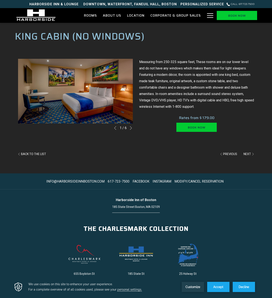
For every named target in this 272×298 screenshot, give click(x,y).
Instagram (162, 181)
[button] (75, 91)
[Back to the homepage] (36, 15)
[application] (136, 287)
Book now (237, 15)
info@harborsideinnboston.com (75, 181)
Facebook (141, 181)
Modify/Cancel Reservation (199, 181)
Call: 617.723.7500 (242, 4)
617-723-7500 (118, 181)
